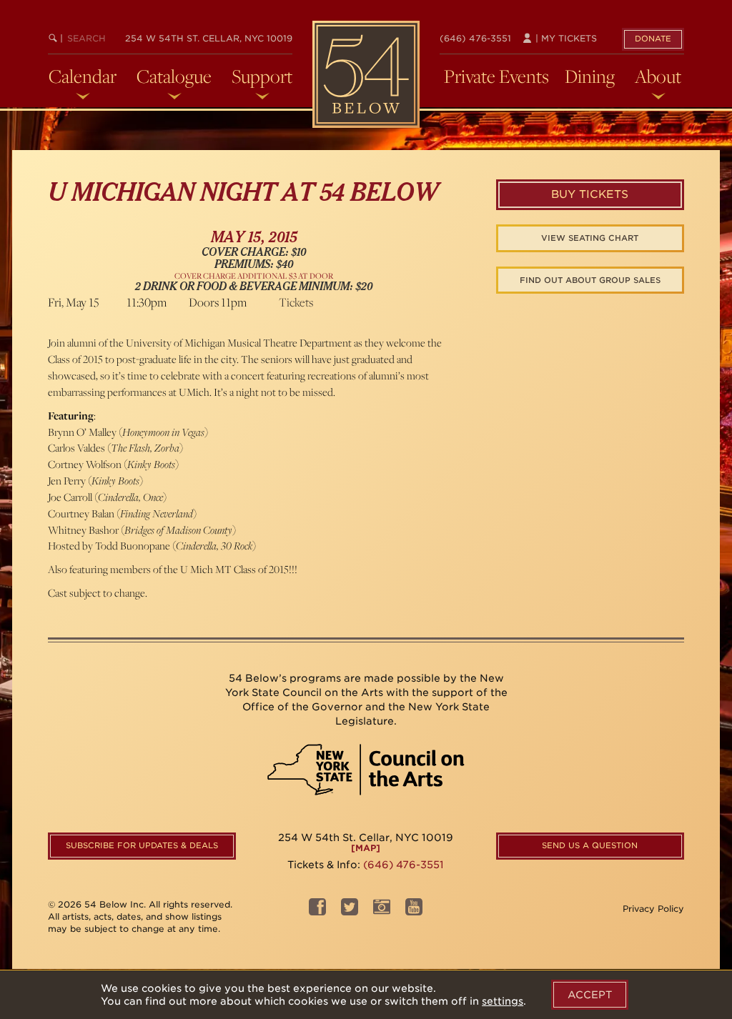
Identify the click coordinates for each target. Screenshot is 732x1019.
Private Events (496, 76)
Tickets (296, 302)
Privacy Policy (653, 908)
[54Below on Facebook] (317, 910)
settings (502, 1001)
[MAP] (365, 847)
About (658, 76)
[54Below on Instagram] (381, 910)
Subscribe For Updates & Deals (142, 845)
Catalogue (174, 76)
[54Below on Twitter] (349, 910)
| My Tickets (565, 38)
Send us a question (590, 845)
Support (262, 76)
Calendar (83, 76)
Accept (590, 994)
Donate (653, 39)
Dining (590, 76)
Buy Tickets (589, 194)
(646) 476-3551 (475, 38)
